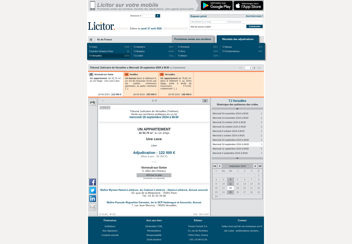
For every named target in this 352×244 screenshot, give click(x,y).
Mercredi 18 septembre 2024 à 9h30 (237, 144)
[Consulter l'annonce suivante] (205, 101)
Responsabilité (154, 235)
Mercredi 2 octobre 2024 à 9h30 (237, 135)
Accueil (92, 40)
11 (230, 184)
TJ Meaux (242, 47)
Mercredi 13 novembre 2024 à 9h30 (237, 118)
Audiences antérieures (237, 109)
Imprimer (92, 102)
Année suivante (260, 166)
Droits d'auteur (154, 239)
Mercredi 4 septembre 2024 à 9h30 (237, 153)
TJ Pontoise (198, 47)
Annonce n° (136, 15)
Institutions (110, 226)
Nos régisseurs (110, 231)
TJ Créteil (153, 55)
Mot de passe (234, 22)
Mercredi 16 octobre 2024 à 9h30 (237, 126)
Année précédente (215, 166)
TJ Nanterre (153, 47)
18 (230, 188)
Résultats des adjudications (238, 39)
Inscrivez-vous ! (254, 16)
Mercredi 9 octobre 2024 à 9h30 (237, 131)
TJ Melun (198, 55)
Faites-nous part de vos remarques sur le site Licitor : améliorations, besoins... (242, 228)
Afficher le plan (154, 175)
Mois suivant (255, 166)
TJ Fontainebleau (242, 51)
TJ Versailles (109, 55)
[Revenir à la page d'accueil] (101, 21)
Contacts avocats (110, 235)
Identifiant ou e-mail (201, 22)
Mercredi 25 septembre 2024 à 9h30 (237, 140)
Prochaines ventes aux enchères (192, 39)
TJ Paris (109, 47)
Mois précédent (220, 166)
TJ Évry (198, 51)
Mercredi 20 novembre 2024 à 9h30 (237, 113)
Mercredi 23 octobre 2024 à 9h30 (237, 122)
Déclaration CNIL (154, 226)
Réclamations (154, 231)
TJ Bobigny (153, 51)
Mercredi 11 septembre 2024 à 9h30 (237, 149)
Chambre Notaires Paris (109, 51)
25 (230, 192)
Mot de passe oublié (201, 27)
